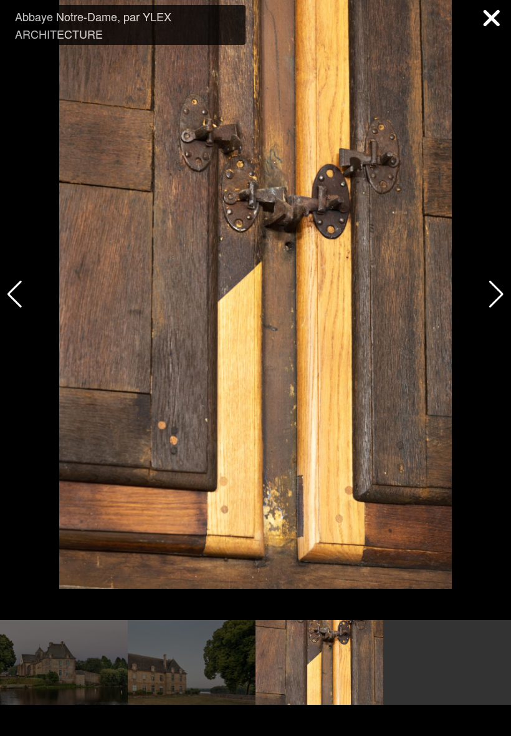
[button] (496, 294)
